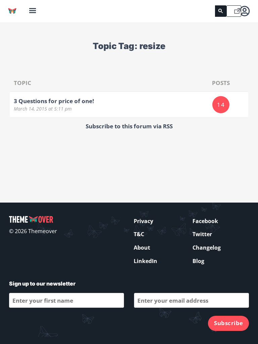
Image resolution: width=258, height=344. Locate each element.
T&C (139, 234)
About (142, 247)
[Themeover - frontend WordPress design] (12, 11)
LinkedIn (145, 261)
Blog (198, 261)
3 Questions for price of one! (54, 101)
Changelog (206, 247)
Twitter (202, 234)
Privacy (143, 221)
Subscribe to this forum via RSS (129, 126)
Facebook (205, 221)
